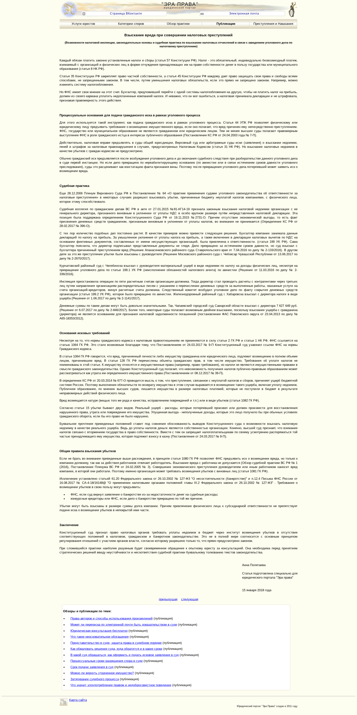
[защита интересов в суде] (69, 9)
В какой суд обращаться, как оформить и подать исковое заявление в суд (124, 655)
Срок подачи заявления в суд (91, 667)
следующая (189, 599)
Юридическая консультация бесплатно (99, 631)
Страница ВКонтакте (126, 13)
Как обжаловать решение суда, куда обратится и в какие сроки (116, 649)
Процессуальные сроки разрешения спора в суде (106, 661)
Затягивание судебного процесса (94, 679)
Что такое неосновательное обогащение (99, 636)
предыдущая (168, 599)
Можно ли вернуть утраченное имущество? (102, 673)
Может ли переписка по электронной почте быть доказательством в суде (123, 624)
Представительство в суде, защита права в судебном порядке (116, 643)
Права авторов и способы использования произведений (111, 618)
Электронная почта (244, 13)
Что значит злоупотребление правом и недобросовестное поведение (120, 685)
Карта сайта (78, 700)
